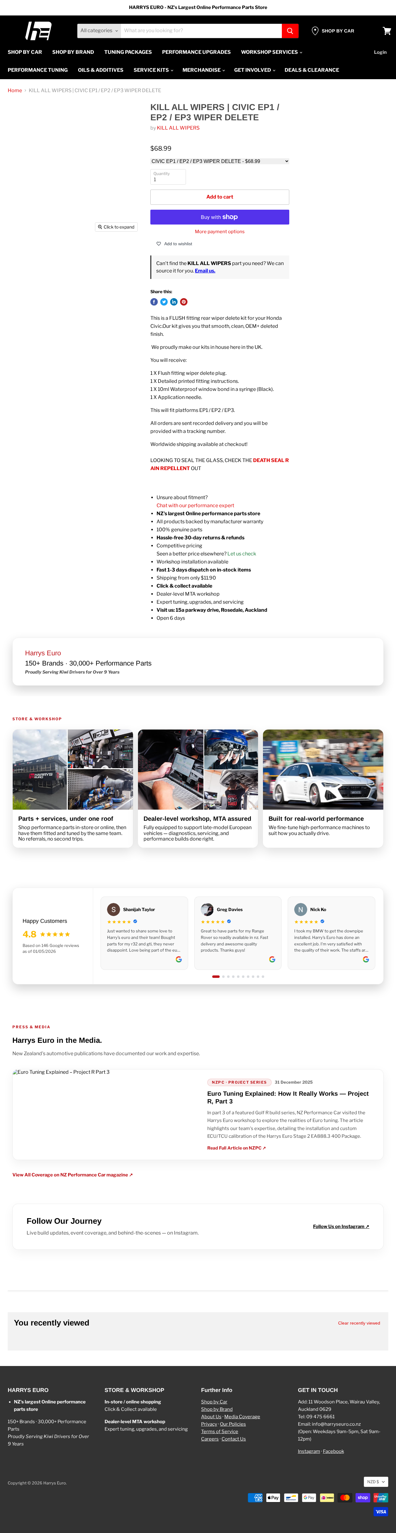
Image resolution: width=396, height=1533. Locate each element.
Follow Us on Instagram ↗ (341, 1226)
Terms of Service (219, 1431)
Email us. (205, 271)
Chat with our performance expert (195, 505)
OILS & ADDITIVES (100, 70)
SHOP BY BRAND (73, 52)
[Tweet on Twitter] (164, 302)
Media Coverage (242, 1417)
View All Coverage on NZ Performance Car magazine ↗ (72, 1175)
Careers (210, 1439)
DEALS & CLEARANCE (312, 70)
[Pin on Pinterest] (183, 302)
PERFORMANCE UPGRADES (196, 52)
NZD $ (373, 1481)
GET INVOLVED (253, 70)
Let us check (241, 554)
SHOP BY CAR (25, 52)
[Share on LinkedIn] (174, 302)
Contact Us (234, 1439)
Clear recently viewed (359, 1323)
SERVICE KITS (152, 70)
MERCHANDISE (202, 70)
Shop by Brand (217, 1409)
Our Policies (233, 1424)
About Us (211, 1417)
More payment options (220, 231)
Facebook (333, 1451)
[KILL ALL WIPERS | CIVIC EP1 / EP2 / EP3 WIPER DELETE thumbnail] (21, 253)
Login (380, 52)
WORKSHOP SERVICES (270, 52)
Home (15, 90)
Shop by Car (214, 1402)
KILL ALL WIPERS (178, 128)
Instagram (309, 1451)
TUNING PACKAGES (128, 52)
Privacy (209, 1424)
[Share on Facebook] (154, 302)
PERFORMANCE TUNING (38, 70)
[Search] (290, 31)
